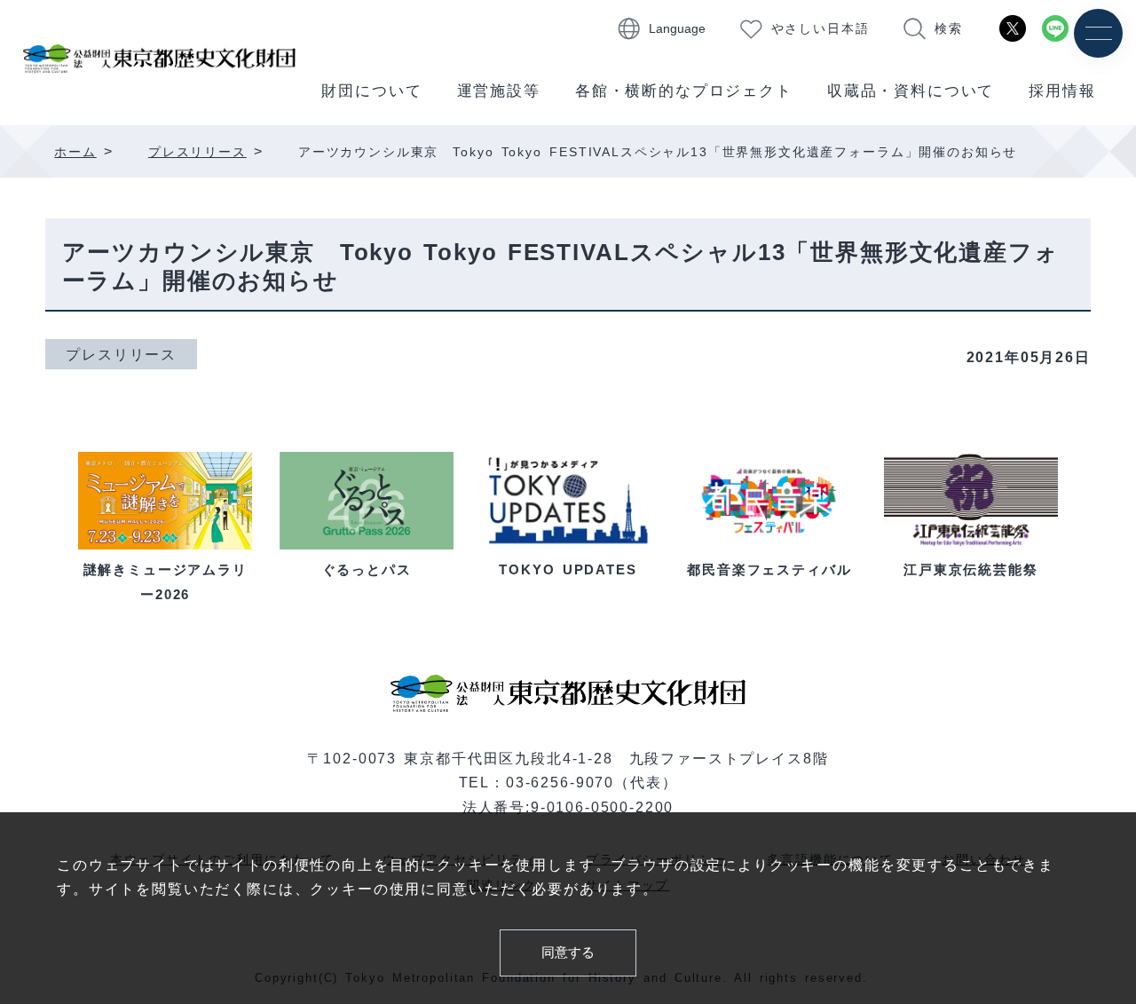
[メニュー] (1098, 33)
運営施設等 (498, 91)
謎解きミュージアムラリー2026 (165, 581)
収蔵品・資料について (910, 91)
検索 (949, 29)
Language (677, 29)
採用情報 (1062, 91)
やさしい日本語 (820, 29)
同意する (568, 952)
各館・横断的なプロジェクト (684, 91)
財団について (371, 91)
